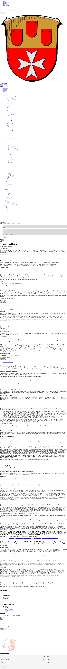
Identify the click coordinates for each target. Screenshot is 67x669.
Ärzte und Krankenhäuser (11, 175)
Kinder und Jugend (8, 162)
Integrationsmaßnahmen (11, 130)
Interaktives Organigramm (11, 114)
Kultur (8, 171)
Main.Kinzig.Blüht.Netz (11, 203)
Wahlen (6, 143)
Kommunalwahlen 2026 (11, 146)
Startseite (4, 236)
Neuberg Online (5, 94)
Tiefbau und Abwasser (13, 117)
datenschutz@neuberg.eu (8, 362)
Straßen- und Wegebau (11, 160)
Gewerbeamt (9, 127)
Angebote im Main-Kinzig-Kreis (12, 199)
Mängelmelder (9, 111)
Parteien (8, 140)
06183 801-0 (8, 600)
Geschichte (7, 207)
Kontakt (4, 91)
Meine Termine (7, 220)
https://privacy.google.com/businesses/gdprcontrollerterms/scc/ (46, 538)
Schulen (8, 166)
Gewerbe (6, 213)
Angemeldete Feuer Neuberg (12, 99)
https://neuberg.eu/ (8, 634)
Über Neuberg (5, 205)
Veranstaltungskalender (9, 190)
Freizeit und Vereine (10, 167)
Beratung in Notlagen (10, 176)
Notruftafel (9, 174)
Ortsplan (8, 180)
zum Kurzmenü (5, 4)
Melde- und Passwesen (11, 122)
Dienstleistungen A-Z (10, 109)
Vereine (8, 192)
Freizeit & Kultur (5, 189)
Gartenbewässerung (8, 183)
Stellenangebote (8, 152)
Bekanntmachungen (10, 103)
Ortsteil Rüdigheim (12, 159)
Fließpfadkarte (7, 188)
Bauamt (8, 116)
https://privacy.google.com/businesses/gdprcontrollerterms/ (20, 538)
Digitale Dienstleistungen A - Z (10, 96)
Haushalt (6, 141)
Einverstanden (3, 13)
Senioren (6, 168)
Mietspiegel (7, 186)
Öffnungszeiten (9, 107)
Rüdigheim (9, 209)
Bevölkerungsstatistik (9, 206)
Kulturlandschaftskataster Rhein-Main (14, 204)
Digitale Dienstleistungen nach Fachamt (12, 95)
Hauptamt (8, 129)
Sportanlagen (9, 194)
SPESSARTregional (10, 202)
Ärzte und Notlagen (8, 173)
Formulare (8, 108)
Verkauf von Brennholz (9, 184)
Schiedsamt (7, 151)
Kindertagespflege (10, 165)
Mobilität (6, 178)
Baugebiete (9, 156)
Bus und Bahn (9, 179)
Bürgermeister (7, 112)
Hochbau (10, 118)
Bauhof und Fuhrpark (10, 120)
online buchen (46, 665)
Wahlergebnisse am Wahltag (12, 148)
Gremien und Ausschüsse (11, 138)
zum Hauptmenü (6, 2)
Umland (6, 201)
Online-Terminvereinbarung (8, 217)
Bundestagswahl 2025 (11, 147)
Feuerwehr (6, 211)
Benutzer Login (7, 218)
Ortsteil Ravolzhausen (13, 158)
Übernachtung (7, 215)
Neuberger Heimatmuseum (12, 198)
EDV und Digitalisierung (11, 123)
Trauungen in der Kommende (14, 134)
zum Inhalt (4, 1)
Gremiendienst (9, 128)
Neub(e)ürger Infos (8, 154)
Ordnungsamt (9, 131)
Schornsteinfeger (8, 182)
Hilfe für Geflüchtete (10, 105)
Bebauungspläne (10, 157)
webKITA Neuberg (10, 163)
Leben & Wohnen (6, 153)
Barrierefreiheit (5, 88)
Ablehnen (2, 12)
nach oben (2, 618)
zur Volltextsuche (6, 5)
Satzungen (7, 142)
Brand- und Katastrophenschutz (12, 121)
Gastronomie (7, 214)
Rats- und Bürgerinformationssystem (13, 137)
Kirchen (6, 216)
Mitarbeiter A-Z (9, 110)
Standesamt (9, 133)
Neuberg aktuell (9, 104)
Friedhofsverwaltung (10, 125)
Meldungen (9, 102)
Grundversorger (9, 161)
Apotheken (9, 177)
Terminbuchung (7, 219)
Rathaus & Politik (6, 100)
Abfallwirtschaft (10, 115)
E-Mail (7, 602)
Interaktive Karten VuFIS (9, 98)
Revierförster (7, 185)
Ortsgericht (7, 150)
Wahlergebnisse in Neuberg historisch (14, 149)
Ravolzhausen (9, 208)
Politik (6, 136)
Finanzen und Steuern (11, 124)
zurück (1, 617)
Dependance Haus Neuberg (12, 172)
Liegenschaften (11, 119)
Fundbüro (8, 126)
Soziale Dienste (9, 132)
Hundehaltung (7, 181)
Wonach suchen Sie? (4, 223)
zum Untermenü (5, 3)
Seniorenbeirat (9, 169)
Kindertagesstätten (10, 164)
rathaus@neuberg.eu (7, 331)
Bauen (6, 155)
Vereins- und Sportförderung (12, 135)
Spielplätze (9, 193)
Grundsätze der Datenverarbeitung (9, 615)
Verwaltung (7, 113)
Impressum (5, 90)
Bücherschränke (10, 197)
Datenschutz (5, 89)
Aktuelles (6, 101)
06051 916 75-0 (9, 609)
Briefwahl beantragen (11, 144)
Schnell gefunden (8, 106)
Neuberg (8, 210)
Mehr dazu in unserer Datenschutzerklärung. (8, 10)
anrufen (45, 666)
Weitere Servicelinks (8, 97)
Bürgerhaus (7, 200)
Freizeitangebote (10, 195)
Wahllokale (9, 145)
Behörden (6, 187)
